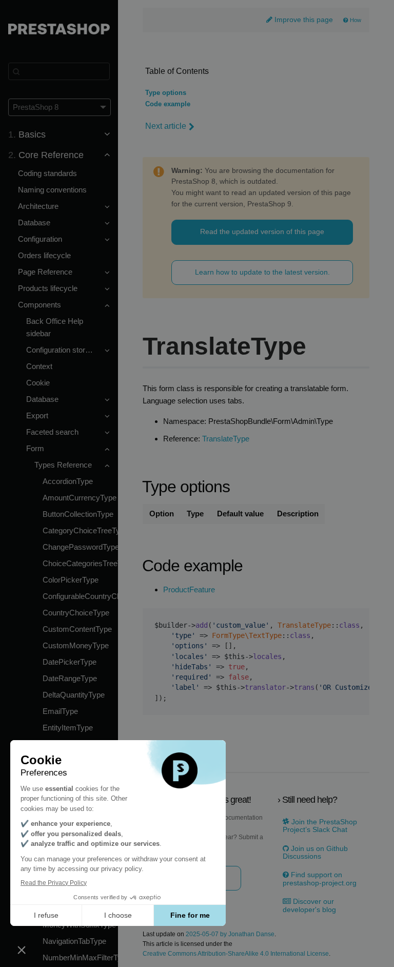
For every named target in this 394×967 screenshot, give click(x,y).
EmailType (60, 711)
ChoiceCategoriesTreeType (80, 563)
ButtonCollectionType (78, 514)
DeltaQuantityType (74, 694)
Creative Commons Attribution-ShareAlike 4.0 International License (236, 954)
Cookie (38, 382)
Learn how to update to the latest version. (262, 272)
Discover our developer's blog (309, 905)
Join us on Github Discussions (315, 852)
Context (39, 366)
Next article (165, 126)
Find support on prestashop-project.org (320, 878)
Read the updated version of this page (262, 231)
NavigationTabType (74, 941)
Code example (167, 104)
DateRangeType (70, 678)
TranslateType (225, 439)
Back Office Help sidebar (54, 327)
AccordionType (68, 481)
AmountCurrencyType (79, 497)
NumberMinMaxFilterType (80, 957)
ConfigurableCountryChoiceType (80, 596)
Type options (165, 92)
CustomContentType (77, 629)
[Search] (59, 71)
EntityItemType (68, 727)
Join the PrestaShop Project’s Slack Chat (320, 826)
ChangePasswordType (80, 547)
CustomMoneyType (76, 645)
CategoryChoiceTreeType (80, 530)
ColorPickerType (70, 579)
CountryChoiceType (76, 612)
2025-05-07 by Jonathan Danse (230, 934)
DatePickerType (69, 661)
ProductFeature (189, 590)
